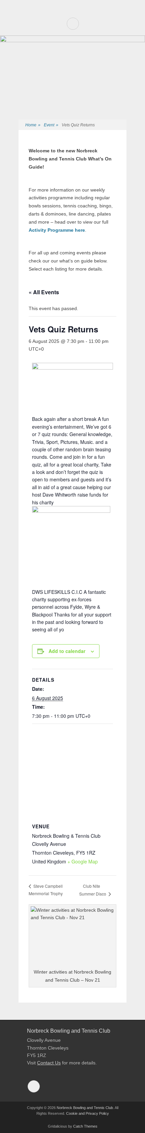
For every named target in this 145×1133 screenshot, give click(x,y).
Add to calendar (67, 651)
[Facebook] (73, 24)
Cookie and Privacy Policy (87, 1113)
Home (32, 125)
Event (51, 125)
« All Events (44, 292)
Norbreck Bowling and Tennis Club (85, 1108)
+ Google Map (82, 861)
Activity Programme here (57, 230)
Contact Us (49, 1062)
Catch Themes (85, 1126)
